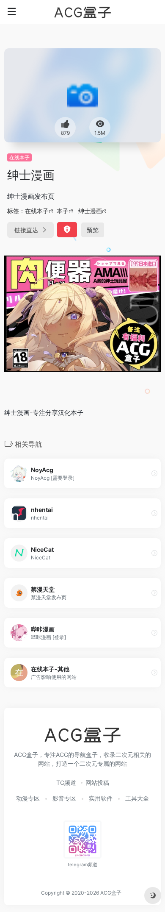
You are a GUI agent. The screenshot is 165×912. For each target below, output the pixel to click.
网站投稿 (97, 782)
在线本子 (19, 157)
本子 (63, 210)
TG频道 (66, 782)
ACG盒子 (110, 893)
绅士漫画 (90, 210)
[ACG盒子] (82, 12)
